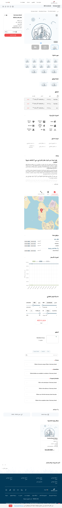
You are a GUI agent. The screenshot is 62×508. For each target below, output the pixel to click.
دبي (58, 11)
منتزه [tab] (48, 194)
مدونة (6, 495)
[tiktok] (10, 489)
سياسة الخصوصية (53, 495)
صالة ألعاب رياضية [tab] (41, 194)
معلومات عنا (22, 2)
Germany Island (34, 11)
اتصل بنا (20, 495)
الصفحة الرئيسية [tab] (55, 194)
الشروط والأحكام (43, 495)
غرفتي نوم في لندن (39, 478)
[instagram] (14, 489)
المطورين (33, 2)
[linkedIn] (21, 489)
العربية (7, 2)
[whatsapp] (6, 489)
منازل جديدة (39, 2)
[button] (55, 47)
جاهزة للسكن (15, 26)
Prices (48, 351)
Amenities (43, 351)
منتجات (28, 2)
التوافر (28, 99)
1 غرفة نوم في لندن (54, 478)
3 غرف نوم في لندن (24, 478)
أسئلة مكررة (34, 495)
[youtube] (17, 489)
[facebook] (25, 489)
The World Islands (52, 11)
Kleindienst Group (42, 11)
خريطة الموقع (13, 495)
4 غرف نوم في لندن (9, 478)
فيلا (18, 24)
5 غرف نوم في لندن (54, 482)
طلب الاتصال (12, 35)
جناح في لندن (39, 482)
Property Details (36, 351)
